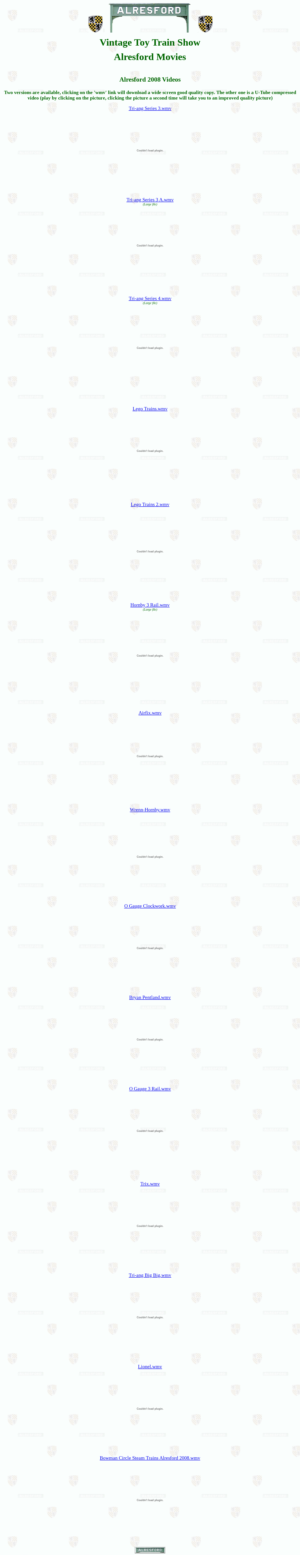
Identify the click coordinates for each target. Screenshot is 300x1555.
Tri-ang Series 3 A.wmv (150, 199)
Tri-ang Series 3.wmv (150, 108)
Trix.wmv (150, 1183)
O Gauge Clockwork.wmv (150, 906)
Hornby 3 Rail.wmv (150, 605)
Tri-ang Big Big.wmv (150, 1275)
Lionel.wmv (150, 1366)
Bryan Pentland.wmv (150, 997)
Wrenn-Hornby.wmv (150, 809)
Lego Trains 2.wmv (150, 504)
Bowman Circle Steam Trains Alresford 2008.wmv (150, 1458)
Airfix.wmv (150, 712)
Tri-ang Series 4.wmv (150, 298)
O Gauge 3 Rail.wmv (150, 1088)
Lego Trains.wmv (150, 408)
